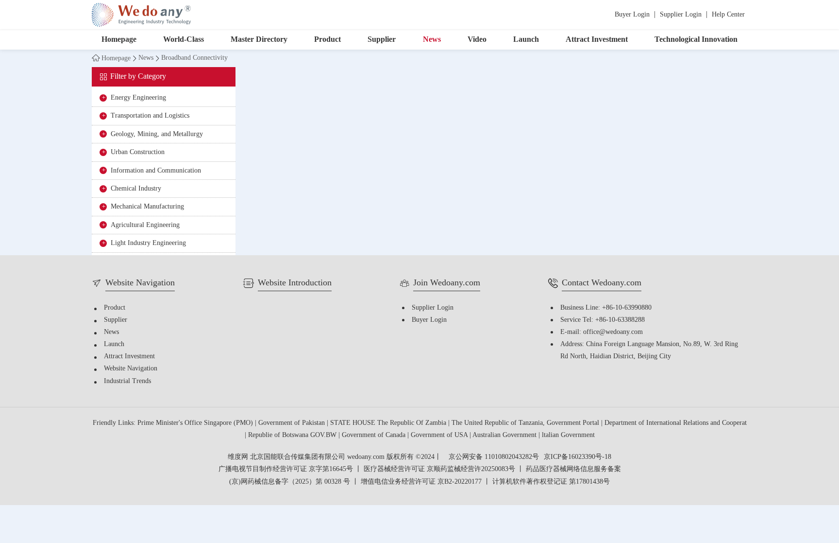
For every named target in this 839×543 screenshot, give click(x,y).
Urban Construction (138, 152)
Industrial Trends (127, 381)
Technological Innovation (696, 39)
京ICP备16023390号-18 (577, 457)
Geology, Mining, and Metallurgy (157, 134)
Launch (526, 39)
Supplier (382, 39)
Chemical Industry (136, 189)
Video (477, 39)
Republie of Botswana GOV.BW (293, 435)
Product (327, 39)
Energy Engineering (138, 98)
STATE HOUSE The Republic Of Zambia (389, 423)
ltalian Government (568, 435)
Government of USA (440, 435)
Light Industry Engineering (148, 243)
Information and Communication (156, 171)
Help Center (728, 14)
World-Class (183, 39)
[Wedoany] (141, 15)
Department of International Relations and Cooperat (675, 423)
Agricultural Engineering (145, 225)
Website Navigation (130, 368)
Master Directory (259, 39)
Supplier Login (681, 14)
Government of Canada (374, 435)
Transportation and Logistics (150, 116)
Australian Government (505, 435)
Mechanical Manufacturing (147, 206)
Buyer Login (632, 14)
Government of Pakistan (292, 423)
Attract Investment (597, 39)
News (432, 39)
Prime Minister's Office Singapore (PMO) (196, 423)
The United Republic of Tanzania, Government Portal (526, 423)
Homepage (118, 39)
